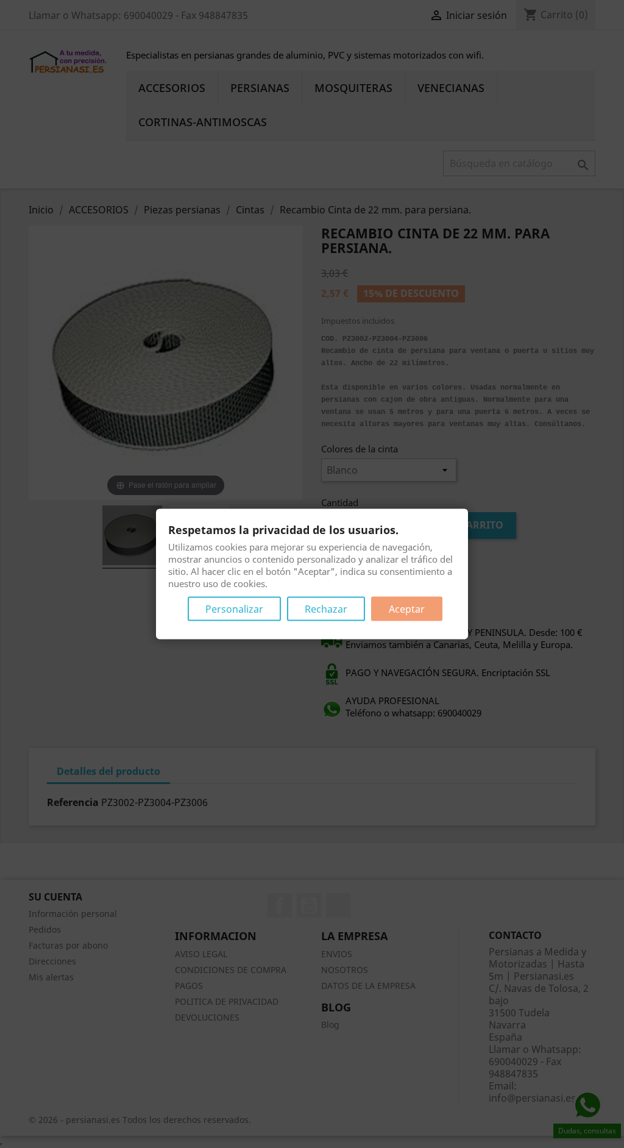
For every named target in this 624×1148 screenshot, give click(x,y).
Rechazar (326, 609)
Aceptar (407, 609)
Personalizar (234, 609)
